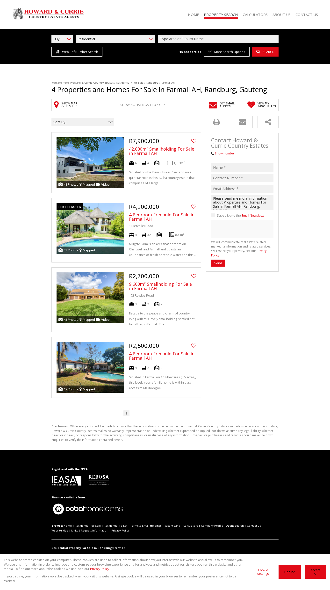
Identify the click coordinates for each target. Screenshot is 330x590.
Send (218, 263)
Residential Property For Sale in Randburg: (82, 548)
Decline (289, 572)
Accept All (315, 572)
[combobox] (218, 39)
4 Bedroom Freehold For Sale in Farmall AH (161, 216)
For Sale (138, 82)
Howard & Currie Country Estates (92, 82)
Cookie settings (263, 572)
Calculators (190, 525)
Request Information (94, 530)
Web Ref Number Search (80, 52)
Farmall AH (120, 548)
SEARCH (268, 52)
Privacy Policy (120, 530)
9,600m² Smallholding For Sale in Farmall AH (160, 286)
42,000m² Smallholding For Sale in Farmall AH (161, 151)
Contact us (254, 525)
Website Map (59, 530)
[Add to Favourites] (193, 140)
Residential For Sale (88, 525)
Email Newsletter (254, 215)
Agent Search (235, 525)
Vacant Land (172, 525)
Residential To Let (115, 525)
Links (74, 530)
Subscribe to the (241, 215)
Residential (123, 82)
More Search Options (229, 52)
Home (68, 525)
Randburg (152, 82)
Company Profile (212, 525)
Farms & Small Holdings (145, 525)
